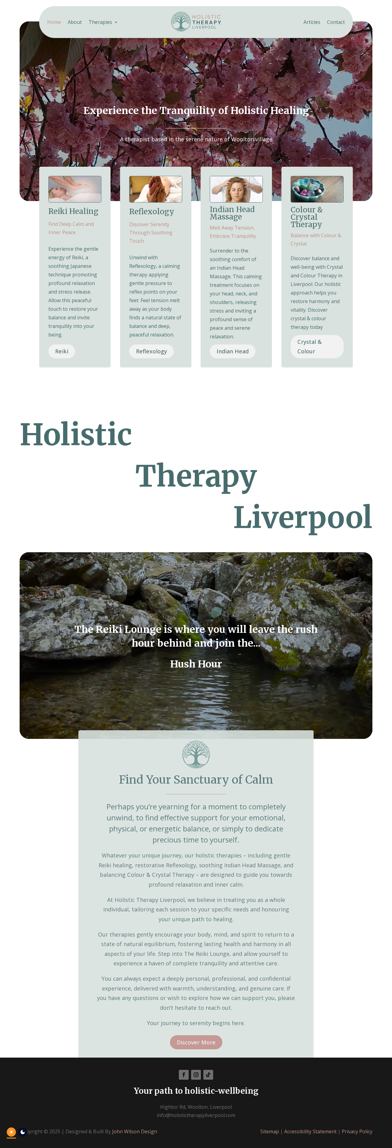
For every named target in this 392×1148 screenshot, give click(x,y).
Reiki (61, 351)
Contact (336, 22)
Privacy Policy (357, 1131)
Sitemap (269, 1131)
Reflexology (151, 351)
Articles (311, 22)
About (75, 22)
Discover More (196, 1042)
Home (54, 22)
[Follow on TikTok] (208, 1075)
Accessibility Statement (310, 1131)
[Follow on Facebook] (184, 1075)
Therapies (100, 22)
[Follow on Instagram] (196, 1075)
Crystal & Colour (309, 346)
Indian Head (233, 351)
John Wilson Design (134, 1131)
